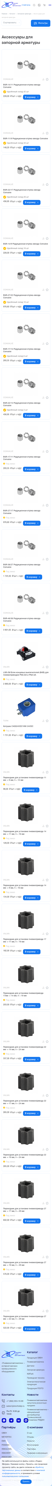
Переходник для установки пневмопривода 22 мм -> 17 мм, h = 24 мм (24, 1102)
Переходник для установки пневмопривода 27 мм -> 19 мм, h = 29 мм (24, 1264)
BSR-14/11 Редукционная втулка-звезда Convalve (21, 86)
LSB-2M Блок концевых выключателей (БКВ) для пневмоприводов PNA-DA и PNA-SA (26, 674)
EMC (4, 1441)
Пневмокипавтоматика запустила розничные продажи (37, 1403)
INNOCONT (7, 1457)
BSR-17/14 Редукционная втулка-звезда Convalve (21, 350)
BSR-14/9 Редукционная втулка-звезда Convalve (25, 244)
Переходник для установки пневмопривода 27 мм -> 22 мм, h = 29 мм (24, 1318)
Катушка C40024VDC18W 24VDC (18, 726)
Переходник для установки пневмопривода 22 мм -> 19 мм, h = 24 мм (24, 1156)
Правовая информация (37, 1453)
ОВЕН (4, 1433)
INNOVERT (6, 1453)
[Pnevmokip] (11, 7)
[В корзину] (38, 97)
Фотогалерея (33, 1445)
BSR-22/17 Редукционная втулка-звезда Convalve (21, 191)
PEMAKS (5, 1445)
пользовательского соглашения (15, 1476)
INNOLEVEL (7, 1449)
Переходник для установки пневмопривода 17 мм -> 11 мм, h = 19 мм (24, 940)
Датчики (30, 1366)
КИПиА (30, 1374)
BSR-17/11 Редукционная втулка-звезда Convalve (21, 458)
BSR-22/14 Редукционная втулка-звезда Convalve (21, 404)
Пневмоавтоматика (35, 1362)
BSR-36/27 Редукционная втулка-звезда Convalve (21, 566)
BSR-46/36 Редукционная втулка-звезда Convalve (21, 620)
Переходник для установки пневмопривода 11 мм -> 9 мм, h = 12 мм (24, 779)
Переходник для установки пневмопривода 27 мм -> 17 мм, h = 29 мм (24, 1210)
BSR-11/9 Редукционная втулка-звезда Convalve (25, 139)
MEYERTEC (7, 1437)
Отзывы (30, 1437)
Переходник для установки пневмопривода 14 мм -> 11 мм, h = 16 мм (24, 833)
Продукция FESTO (35, 1388)
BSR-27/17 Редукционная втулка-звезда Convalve (21, 512)
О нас (29, 1433)
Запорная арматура (35, 1370)
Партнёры (31, 1449)
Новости (31, 1441)
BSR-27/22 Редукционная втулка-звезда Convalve (21, 296)
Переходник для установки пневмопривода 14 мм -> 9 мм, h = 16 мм (24, 887)
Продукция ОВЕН (35, 1358)
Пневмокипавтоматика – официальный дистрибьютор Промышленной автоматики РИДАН (38, 1415)
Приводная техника (35, 1378)
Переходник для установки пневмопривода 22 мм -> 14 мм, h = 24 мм (24, 1048)
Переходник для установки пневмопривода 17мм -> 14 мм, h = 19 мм (23, 994)
